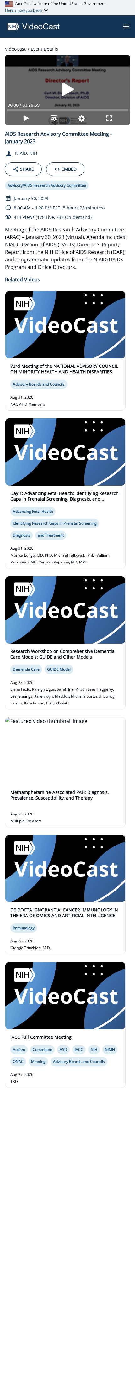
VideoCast (15, 49)
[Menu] (126, 26)
